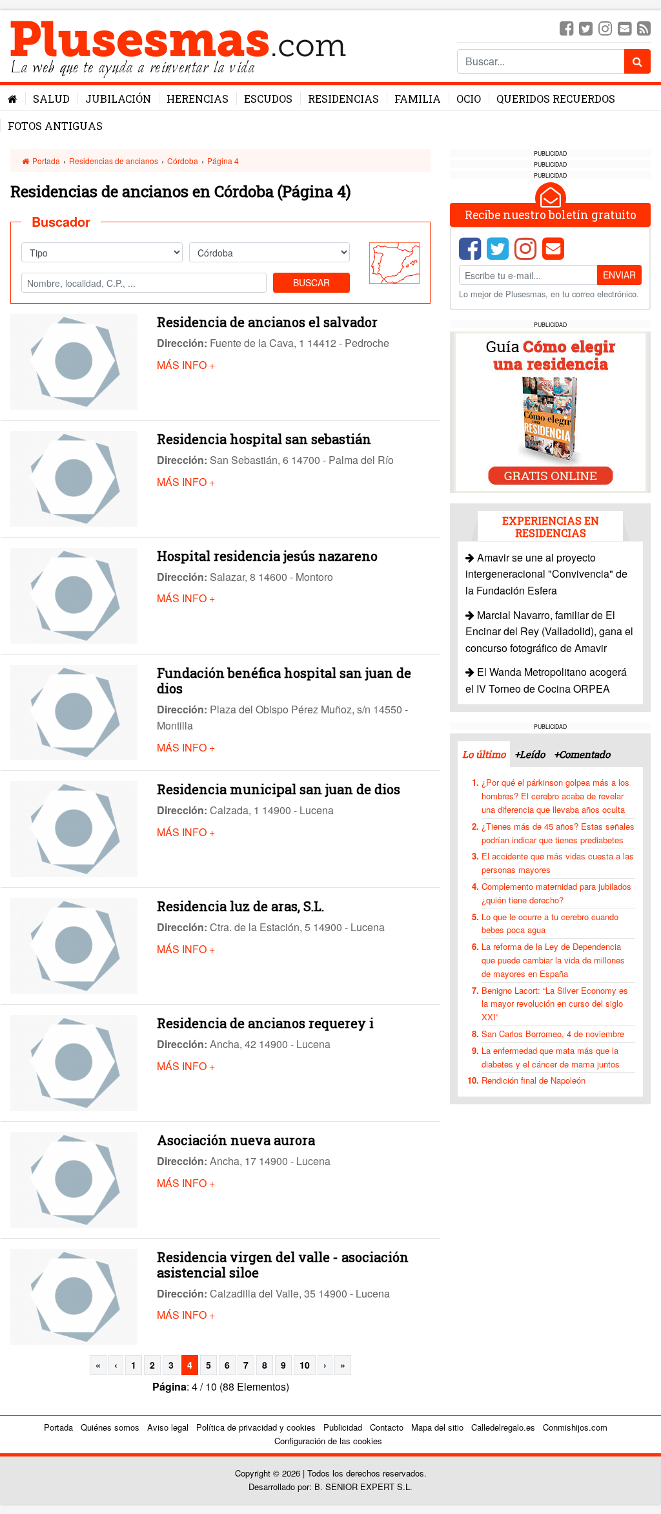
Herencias (198, 98)
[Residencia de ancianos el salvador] (73, 360)
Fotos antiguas (55, 125)
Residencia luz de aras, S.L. (240, 906)
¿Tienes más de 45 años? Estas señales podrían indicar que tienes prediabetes (558, 833)
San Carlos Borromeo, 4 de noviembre (553, 1033)
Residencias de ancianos (113, 160)
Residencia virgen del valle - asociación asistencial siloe (283, 1264)
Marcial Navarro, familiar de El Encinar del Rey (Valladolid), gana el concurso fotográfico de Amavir (549, 631)
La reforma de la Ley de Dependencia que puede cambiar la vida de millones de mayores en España (553, 960)
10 (305, 1364)
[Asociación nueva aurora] (73, 1178)
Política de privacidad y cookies (256, 1427)
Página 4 (223, 160)
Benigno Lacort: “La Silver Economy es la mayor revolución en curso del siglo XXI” (555, 1004)
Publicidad (342, 1427)
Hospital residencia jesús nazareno (267, 555)
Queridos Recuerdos (555, 98)
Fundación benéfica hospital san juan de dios (284, 680)
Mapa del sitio (437, 1427)
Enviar (619, 274)
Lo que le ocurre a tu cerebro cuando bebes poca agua (550, 923)
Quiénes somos (110, 1427)
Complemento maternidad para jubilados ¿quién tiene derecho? (556, 893)
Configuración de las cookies (328, 1441)
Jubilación (118, 98)
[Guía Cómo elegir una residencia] (550, 410)
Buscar (311, 282)
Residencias (343, 98)
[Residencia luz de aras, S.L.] (73, 944)
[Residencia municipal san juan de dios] (73, 828)
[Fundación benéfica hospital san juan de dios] (73, 711)
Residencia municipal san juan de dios (278, 789)
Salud (51, 98)
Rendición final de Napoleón (533, 1080)
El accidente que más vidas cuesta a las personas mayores (558, 863)
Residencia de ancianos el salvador (267, 321)
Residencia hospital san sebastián (264, 438)
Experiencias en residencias (550, 527)
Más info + (186, 364)
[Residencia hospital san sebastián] (73, 477)
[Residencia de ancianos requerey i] (73, 1061)
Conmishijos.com (575, 1427)
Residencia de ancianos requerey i (265, 1023)
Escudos (268, 98)
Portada (45, 160)
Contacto (386, 1427)
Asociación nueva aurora (236, 1139)
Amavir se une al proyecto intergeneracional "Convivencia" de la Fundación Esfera (546, 574)
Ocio (468, 98)
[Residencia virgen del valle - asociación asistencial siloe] (73, 1295)
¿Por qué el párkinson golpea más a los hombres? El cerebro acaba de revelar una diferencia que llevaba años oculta (555, 795)
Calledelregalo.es (503, 1427)
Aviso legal (167, 1427)
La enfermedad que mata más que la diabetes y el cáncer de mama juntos (551, 1057)
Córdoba (182, 160)
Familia (417, 98)
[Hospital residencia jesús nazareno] (73, 594)
